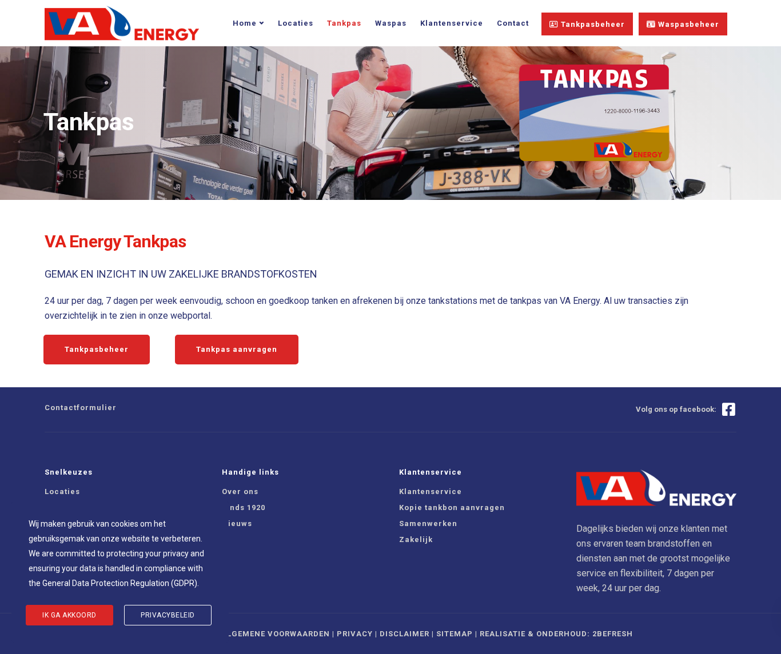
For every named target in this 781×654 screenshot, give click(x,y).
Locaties (295, 23)
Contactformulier (81, 407)
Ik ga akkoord (69, 615)
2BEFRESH (612, 633)
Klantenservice (451, 23)
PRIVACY (355, 633)
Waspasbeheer (687, 24)
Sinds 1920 (243, 507)
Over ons (240, 491)
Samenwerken (428, 523)
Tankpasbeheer (592, 24)
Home (245, 23)
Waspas (391, 23)
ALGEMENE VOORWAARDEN (275, 633)
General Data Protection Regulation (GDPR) (119, 583)
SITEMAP (454, 633)
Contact (513, 23)
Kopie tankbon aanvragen (452, 507)
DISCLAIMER (404, 633)
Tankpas (344, 23)
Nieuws (237, 523)
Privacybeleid (168, 615)
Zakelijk (416, 539)
